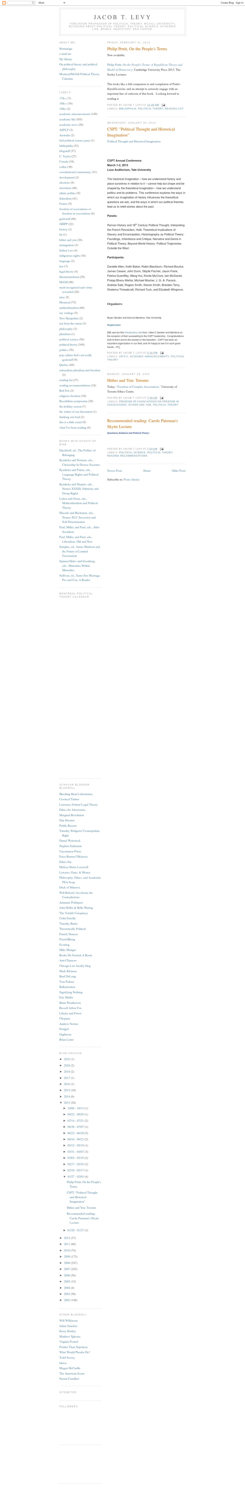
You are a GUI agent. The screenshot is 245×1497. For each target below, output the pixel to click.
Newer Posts (114, 470)
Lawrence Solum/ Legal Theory (78, 804)
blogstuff (64, 151)
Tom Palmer (66, 981)
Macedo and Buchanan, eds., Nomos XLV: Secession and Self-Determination (77, 517)
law (61, 266)
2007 (67, 1269)
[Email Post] (163, 105)
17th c (63, 98)
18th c (123, 356)
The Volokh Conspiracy (73, 913)
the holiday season (70, 406)
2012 (67, 1238)
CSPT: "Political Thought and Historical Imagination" (141, 132)
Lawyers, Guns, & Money (75, 872)
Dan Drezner (67, 820)
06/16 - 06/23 (76, 1139)
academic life (67, 119)
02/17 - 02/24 (76, 1164)
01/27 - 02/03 (76, 1176)
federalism (65, 198)
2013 (67, 1102)
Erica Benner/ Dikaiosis (73, 856)
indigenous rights (69, 255)
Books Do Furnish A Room (75, 955)
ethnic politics (67, 193)
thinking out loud (69, 417)
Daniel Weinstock (70, 840)
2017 (67, 1078)
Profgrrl (64, 1029)
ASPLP (64, 130)
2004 (67, 1288)
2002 (67, 1300)
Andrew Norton (68, 1024)
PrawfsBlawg (67, 939)
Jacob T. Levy (123, 17)
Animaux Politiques (71, 902)
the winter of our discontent (75, 411)
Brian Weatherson (70, 1003)
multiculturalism (69, 308)
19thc (62, 109)
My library (65, 59)
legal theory (66, 271)
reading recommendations (127, 455)
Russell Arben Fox (70, 1008)
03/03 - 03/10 (76, 1158)
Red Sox (64, 390)
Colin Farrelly (67, 918)
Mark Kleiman (68, 971)
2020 (67, 1065)
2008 (67, 1263)
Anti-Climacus (68, 960)
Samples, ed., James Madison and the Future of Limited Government (79, 551)
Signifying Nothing (70, 992)
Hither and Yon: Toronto (128, 380)
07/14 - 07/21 (76, 1120)
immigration (66, 245)
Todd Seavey (67, 1357)
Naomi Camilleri (69, 1378)
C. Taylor (65, 156)
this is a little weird (70, 422)
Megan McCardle (69, 1368)
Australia (64, 135)
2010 (67, 1250)
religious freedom (69, 396)
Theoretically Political (72, 929)
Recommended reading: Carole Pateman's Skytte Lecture (142, 423)
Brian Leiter (66, 1039)
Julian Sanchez (68, 1326)
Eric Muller (66, 997)
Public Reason (68, 825)
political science (132, 452)
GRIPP (63, 224)
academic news (68, 124)
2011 (67, 1244)
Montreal (64, 302)
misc (62, 297)
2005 (67, 1281)
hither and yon (139, 404)
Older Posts (179, 470)
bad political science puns (74, 140)
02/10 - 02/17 (76, 1170)
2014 (67, 1096)
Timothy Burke (68, 923)
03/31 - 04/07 (76, 1151)
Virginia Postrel (68, 1341)
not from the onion (70, 323)
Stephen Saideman (70, 846)
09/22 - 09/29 (76, 1114)
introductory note (133, 332)
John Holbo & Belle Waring (76, 907)
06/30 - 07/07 (76, 1127)
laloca (62, 1363)
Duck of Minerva (69, 887)
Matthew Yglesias (69, 1336)
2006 (67, 1275)
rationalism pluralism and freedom (79, 370)
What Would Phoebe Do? (74, 1352)
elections (64, 182)
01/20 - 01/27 (76, 1230)
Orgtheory (65, 1034)
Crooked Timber (69, 799)
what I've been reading (72, 427)
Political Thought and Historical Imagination (134, 141)
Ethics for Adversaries (72, 810)
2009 (67, 1256)
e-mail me (65, 54)
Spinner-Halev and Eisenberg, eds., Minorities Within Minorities (77, 565)
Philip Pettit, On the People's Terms (137, 48)
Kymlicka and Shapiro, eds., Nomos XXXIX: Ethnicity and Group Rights (79, 488)
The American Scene (72, 1373)
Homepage (65, 48)
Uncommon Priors (70, 851)
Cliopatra (64, 1018)
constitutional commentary (75, 172)
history (63, 229)
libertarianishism (69, 277)
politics (63, 350)
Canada (63, 161)
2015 (67, 1090)
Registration (114, 325)
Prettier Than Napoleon (73, 1347)
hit (60, 234)
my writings (66, 313)
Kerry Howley (67, 1331)
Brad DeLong (67, 976)
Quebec (64, 365)
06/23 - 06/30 (76, 1133)
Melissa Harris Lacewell (73, 867)
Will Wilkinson (68, 1320)
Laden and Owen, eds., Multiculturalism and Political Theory (78, 502)
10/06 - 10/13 (76, 1108)
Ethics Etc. (65, 862)
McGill (63, 282)
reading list (174, 108)
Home (147, 470)
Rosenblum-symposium (73, 401)
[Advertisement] (76, 1463)
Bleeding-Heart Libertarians (76, 794)
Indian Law (66, 250)
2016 (67, 1084)
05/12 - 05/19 (76, 1145)
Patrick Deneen (68, 934)
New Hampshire (69, 318)
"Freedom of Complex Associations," (139, 387)
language (64, 261)
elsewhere (65, 188)
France (63, 203)
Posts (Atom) (131, 479)
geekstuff (64, 219)
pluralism (64, 334)
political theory (150, 108)
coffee (63, 167)
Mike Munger (67, 950)
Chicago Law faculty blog (75, 966)
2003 (67, 1294)
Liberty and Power (70, 1013)
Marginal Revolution (71, 815)
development (67, 177)
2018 (67, 1071)
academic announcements (149, 356)
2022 (67, 1059)
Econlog (64, 944)
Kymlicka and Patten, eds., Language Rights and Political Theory (78, 474)
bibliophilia (127, 108)
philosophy (66, 329)
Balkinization (67, 987)
